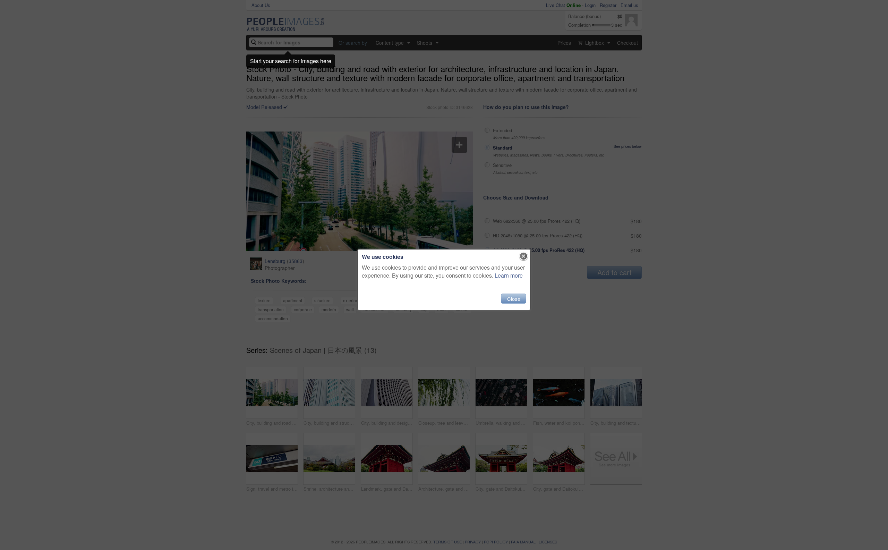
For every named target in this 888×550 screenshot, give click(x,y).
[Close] (524, 256)
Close (513, 298)
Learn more (509, 275)
